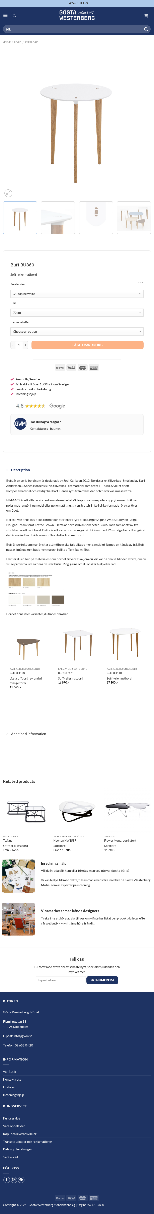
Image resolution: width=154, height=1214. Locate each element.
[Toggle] (7, 469)
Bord (17, 42)
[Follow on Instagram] (14, 1180)
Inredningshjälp (13, 1095)
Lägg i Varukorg (87, 345)
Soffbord (31, 42)
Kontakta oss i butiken (45, 428)
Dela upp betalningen (17, 1149)
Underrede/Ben (20, 322)
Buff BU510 (114, 673)
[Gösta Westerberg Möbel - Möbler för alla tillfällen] (77, 15)
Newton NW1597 (65, 840)
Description (20, 470)
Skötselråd (10, 1157)
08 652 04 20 (24, 1045)
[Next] (143, 124)
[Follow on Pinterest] (21, 1180)
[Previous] (11, 124)
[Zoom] (8, 193)
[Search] (14, 15)
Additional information (28, 734)
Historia (8, 1087)
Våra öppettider (14, 1126)
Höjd (13, 303)
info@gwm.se (23, 1036)
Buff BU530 (17, 673)
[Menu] (5, 15)
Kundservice (11, 1118)
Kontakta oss (12, 1079)
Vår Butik (9, 1071)
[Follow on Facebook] (6, 1180)
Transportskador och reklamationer (27, 1141)
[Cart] (146, 15)
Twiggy (7, 840)
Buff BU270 (65, 673)
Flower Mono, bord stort (120, 840)
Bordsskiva (17, 284)
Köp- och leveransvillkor (19, 1134)
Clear (140, 282)
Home (7, 42)
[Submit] (146, 29)
